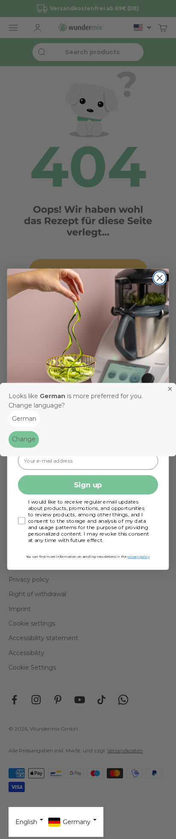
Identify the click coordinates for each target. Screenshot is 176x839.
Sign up (88, 485)
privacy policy (138, 557)
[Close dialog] (159, 278)
